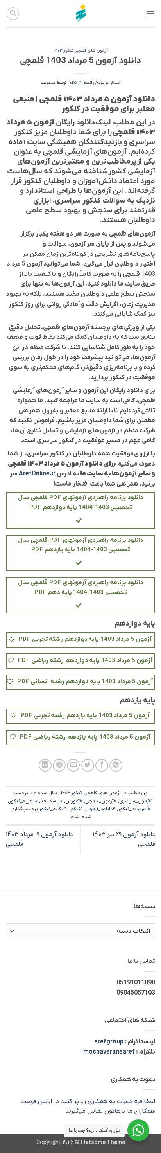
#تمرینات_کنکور (134, 809)
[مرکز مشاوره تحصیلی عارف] (80, 13)
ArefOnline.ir (37, 474)
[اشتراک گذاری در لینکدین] (45, 765)
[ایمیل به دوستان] (73, 765)
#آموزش (74, 801)
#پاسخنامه (51, 801)
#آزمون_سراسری (136, 801)
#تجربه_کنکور (23, 801)
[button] (150, 13)
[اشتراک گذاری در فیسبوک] (101, 765)
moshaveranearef (109, 1052)
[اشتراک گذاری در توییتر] (87, 765)
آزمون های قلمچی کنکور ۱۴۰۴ (81, 50)
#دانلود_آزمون (101, 809)
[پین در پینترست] (59, 765)
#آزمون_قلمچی (101, 801)
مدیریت (48, 82)
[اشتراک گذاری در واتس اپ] (115, 765)
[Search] (13, 13)
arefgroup (108, 1042)
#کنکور (76, 809)
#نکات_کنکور (52, 809)
